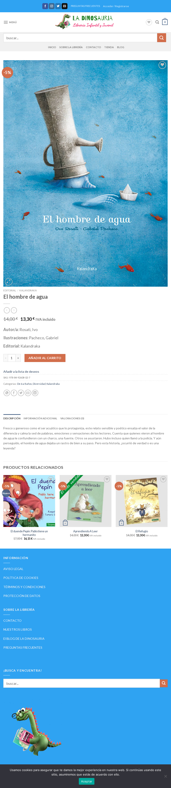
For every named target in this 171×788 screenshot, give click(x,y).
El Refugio (142, 531)
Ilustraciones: (16, 337)
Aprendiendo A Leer (85, 531)
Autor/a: (11, 329)
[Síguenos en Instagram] (52, 6)
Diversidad (39, 383)
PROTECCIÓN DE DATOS (21, 596)
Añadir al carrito (44, 358)
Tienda (109, 47)
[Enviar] (161, 37)
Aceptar (86, 781)
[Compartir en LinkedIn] (35, 393)
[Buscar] (157, 22)
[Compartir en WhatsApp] (7, 393)
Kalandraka (28, 290)
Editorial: (11, 346)
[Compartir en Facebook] (14, 393)
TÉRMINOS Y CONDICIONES (24, 587)
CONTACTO (12, 620)
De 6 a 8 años (24, 383)
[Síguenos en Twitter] (58, 6)
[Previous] (3, 511)
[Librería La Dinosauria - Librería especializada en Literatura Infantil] (85, 22)
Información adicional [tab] (40, 418)
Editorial (9, 290)
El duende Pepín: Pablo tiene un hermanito (29, 533)
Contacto (93, 47)
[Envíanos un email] (65, 6)
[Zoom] (8, 282)
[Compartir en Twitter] (21, 393)
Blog (120, 47)
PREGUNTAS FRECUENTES (85, 6)
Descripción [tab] (11, 418)
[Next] (167, 511)
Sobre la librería (71, 47)
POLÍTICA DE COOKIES (20, 578)
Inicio (52, 47)
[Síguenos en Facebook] (45, 6)
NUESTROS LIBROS (17, 629)
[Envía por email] (28, 393)
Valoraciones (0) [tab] (72, 418)
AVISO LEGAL (13, 569)
